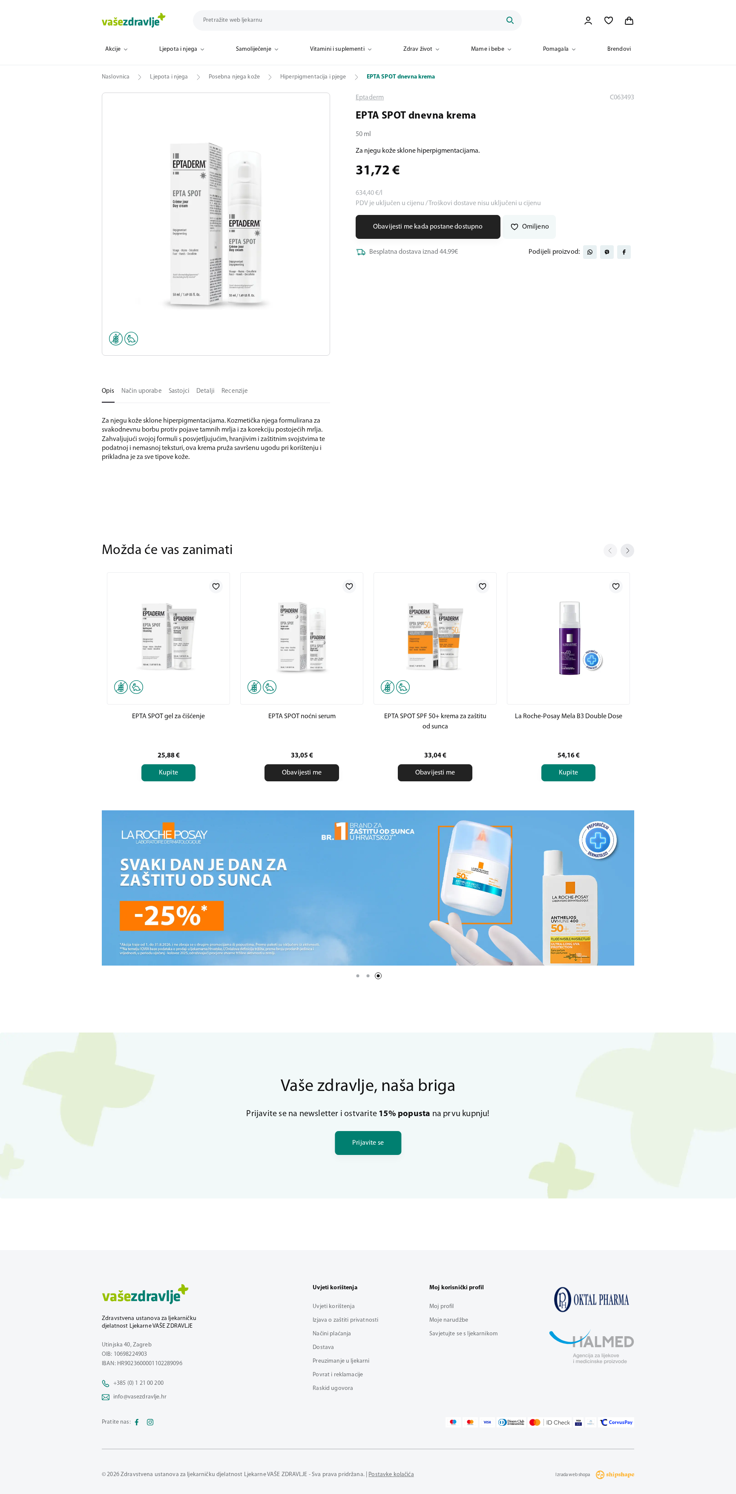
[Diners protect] (590, 1422)
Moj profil (441, 1306)
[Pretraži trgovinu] (510, 20)
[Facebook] (137, 1422)
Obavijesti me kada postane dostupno (428, 226)
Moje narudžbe (448, 1320)
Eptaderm (370, 97)
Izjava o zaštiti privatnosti (345, 1320)
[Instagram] (150, 1422)
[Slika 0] (216, 224)
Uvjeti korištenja (333, 1306)
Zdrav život (418, 49)
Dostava (323, 1347)
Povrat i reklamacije (338, 1375)
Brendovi (619, 49)
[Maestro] (453, 1422)
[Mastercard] (470, 1422)
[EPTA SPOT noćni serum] (302, 637)
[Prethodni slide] (610, 550)
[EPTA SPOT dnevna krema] (591, 1299)
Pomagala (556, 49)
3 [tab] (378, 975)
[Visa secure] (578, 1422)
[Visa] (487, 1422)
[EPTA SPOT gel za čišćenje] (168, 637)
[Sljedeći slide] (627, 550)
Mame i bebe (487, 49)
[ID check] (550, 1422)
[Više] (368, 888)
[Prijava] (588, 20)
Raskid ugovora (333, 1388)
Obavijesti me (302, 772)
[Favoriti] (609, 20)
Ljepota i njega (178, 49)
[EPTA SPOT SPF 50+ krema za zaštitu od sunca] (435, 637)
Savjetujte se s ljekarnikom (463, 1334)
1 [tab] (357, 975)
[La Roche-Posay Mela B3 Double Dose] (568, 637)
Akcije (113, 49)
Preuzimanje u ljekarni (341, 1361)
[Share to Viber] (607, 252)
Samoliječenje (253, 49)
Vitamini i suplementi (337, 49)
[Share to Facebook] (624, 252)
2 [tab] (368, 975)
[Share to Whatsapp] (590, 252)
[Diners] (511, 1422)
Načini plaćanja (332, 1334)
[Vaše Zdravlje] (134, 20)
